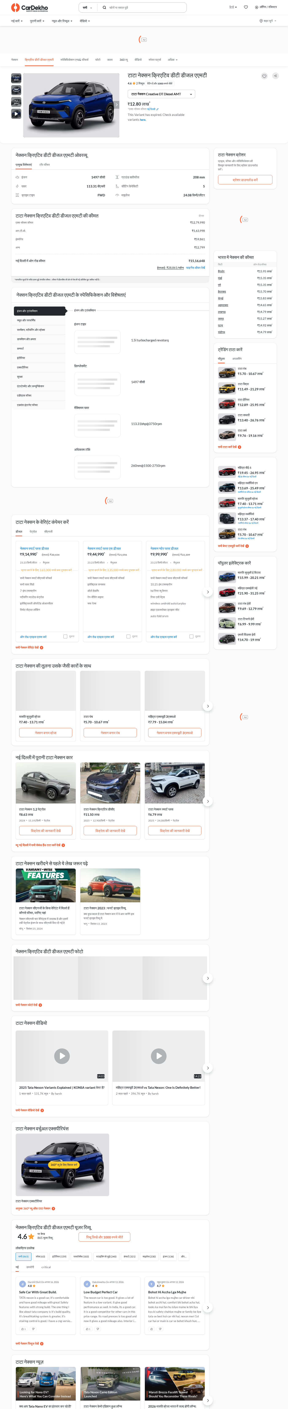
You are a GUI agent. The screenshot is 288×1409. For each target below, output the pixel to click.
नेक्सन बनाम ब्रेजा (46, 733)
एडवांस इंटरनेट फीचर (27, 405)
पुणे (219, 284)
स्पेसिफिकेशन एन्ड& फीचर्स (74, 59)
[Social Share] (275, 76)
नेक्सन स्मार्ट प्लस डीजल (34, 548)
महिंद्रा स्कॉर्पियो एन (248, 483)
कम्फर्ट (20, 348)
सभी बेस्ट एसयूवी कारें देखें (231, 546)
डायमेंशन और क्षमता (26, 339)
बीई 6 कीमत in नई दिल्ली (247, 476)
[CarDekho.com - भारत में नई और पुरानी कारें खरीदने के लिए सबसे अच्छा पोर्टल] (29, 7)
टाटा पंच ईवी (244, 603)
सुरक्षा (20, 376)
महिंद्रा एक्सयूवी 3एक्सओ (162, 716)
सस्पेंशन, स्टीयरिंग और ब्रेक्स (31, 329)
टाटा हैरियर (243, 399)
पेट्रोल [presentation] (33, 531)
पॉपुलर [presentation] (221, 358)
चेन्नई (220, 298)
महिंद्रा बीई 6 (244, 467)
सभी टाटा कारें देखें (227, 447)
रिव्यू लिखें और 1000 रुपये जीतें (104, 1237)
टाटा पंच (88, 716)
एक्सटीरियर (22, 367)
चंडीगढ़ (221, 332)
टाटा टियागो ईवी (246, 619)
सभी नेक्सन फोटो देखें (26, 1005)
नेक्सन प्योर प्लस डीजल (164, 548)
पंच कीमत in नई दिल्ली (246, 538)
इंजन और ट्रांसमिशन (27, 311)
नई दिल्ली (151, 109)
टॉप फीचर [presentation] (44, 164)
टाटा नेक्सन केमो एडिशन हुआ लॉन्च (103, 1406)
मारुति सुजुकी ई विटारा (249, 572)
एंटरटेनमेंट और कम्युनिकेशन (30, 386)
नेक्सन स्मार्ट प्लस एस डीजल (104, 548)
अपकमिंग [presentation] (237, 358)
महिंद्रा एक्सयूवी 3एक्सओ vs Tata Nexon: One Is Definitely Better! (158, 1087)
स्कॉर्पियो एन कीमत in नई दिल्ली (249, 492)
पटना (220, 325)
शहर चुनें (268, 21)
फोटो (97, 59)
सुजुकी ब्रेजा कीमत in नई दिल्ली (249, 507)
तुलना (71, 636)
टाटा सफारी (244, 415)
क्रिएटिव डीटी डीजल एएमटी (39, 59)
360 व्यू (124, 59)
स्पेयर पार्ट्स (155, 59)
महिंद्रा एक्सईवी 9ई (247, 588)
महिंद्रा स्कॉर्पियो (246, 514)
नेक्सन (14, 59)
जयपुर (221, 318)
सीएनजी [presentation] (48, 531)
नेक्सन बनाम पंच (110, 733)
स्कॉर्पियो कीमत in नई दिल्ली (248, 523)
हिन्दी (231, 6)
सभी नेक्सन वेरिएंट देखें (27, 647)
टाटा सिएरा (243, 384)
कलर (110, 59)
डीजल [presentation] (19, 531)
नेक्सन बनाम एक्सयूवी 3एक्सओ (175, 733)
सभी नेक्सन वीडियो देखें (27, 1110)
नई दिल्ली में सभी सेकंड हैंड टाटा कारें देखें (39, 845)
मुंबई (220, 278)
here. (143, 119)
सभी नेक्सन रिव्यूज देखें (27, 1343)
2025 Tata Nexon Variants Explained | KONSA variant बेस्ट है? (61, 1087)
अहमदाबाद (223, 305)
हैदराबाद (222, 291)
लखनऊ (222, 312)
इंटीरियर (21, 358)
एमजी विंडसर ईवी (246, 634)
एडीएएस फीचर (24, 395)
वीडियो (138, 59)
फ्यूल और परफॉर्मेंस (26, 320)
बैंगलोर (221, 271)
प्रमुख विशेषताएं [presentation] (24, 164)
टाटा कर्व (242, 430)
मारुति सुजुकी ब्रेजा (29, 716)
